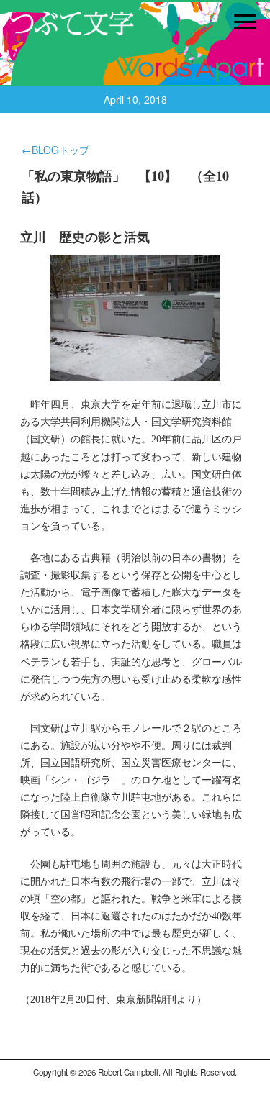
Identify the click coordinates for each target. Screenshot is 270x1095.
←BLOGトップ (55, 149)
